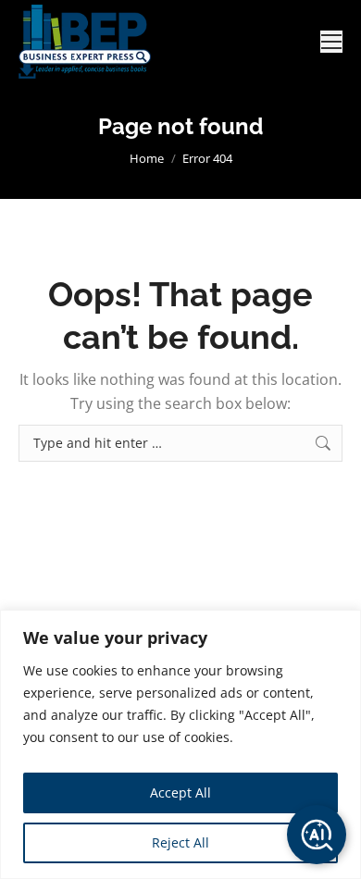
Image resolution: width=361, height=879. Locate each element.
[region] (180, 744)
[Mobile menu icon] (331, 42)
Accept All (180, 792)
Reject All (180, 842)
